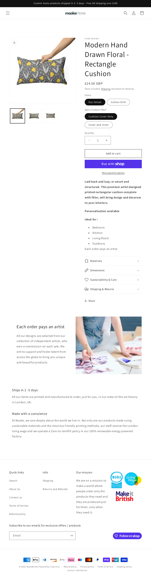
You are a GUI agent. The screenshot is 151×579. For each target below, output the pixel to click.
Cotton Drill (118, 102)
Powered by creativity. (49, 566)
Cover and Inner (99, 124)
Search (13, 480)
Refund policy (17, 514)
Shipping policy (124, 566)
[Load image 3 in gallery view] (50, 116)
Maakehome (32, 566)
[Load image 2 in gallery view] (34, 116)
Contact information (77, 570)
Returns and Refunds (55, 489)
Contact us (15, 497)
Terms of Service (19, 505)
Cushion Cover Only (101, 116)
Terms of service (105, 566)
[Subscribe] (71, 535)
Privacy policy (87, 566)
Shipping (105, 88)
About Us (14, 489)
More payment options (113, 172)
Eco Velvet (95, 102)
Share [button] (91, 300)
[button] (8, 13)
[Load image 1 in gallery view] (17, 116)
